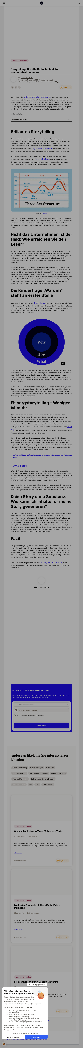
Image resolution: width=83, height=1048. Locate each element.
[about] (4, 3)
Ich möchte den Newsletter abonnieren (30, 715)
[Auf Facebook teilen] (12, 87)
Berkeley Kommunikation (50, 562)
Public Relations (18, 784)
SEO (37, 784)
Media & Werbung (58, 773)
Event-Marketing (19, 773)
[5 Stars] (46, 674)
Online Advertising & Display (42, 779)
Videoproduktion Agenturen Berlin (28, 626)
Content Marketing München (25, 614)
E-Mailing (50, 768)
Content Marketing (23, 826)
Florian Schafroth (27, 78)
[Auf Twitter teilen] (16, 87)
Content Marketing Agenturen (26, 606)
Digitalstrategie (36, 768)
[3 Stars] (41, 674)
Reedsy (44, 213)
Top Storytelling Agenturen (25, 622)
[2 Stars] (39, 674)
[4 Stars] (44, 674)
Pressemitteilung (42, 159)
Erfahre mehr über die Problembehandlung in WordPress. (27, 1039)
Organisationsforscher (42, 148)
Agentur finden (41, 647)
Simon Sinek (39, 303)
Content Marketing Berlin (24, 610)
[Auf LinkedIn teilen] (19, 87)
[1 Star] (37, 674)
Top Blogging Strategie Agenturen (28, 618)
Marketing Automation (39, 773)
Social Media (48, 784)
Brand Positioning (19, 768)
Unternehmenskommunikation (37, 97)
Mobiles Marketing (20, 779)
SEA (30, 784)
